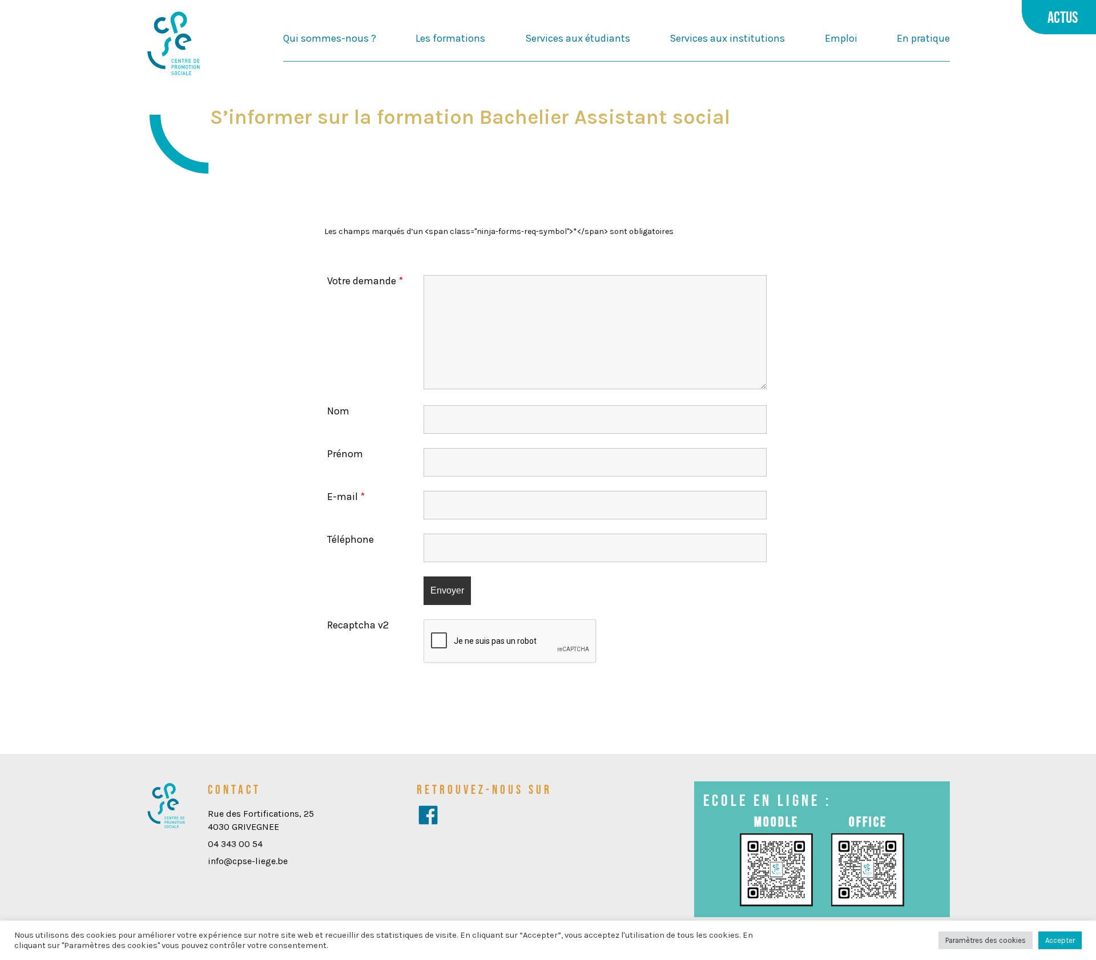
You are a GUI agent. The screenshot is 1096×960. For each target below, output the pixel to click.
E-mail (346, 496)
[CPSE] (173, 44)
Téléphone (350, 539)
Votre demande (365, 281)
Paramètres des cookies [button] (985, 940)
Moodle (776, 821)
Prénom (345, 453)
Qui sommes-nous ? (329, 38)
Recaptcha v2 (358, 625)
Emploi (841, 38)
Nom (338, 411)
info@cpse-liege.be (248, 861)
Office (868, 821)
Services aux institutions (727, 38)
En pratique (923, 38)
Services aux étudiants (577, 38)
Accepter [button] (1060, 940)
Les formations (450, 38)
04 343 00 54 (235, 843)
